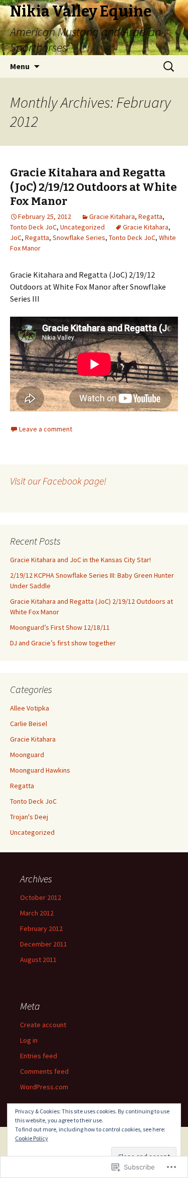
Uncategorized (82, 226)
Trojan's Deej (29, 816)
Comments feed (44, 1071)
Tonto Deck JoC (33, 226)
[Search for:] (169, 67)
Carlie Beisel (28, 723)
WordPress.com (44, 1086)
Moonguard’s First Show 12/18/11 (60, 627)
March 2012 (37, 912)
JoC (16, 237)
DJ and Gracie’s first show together (63, 642)
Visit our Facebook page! (58, 481)
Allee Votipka (29, 708)
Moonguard (27, 754)
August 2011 (38, 959)
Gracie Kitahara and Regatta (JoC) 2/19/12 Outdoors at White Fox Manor (93, 187)
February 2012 (41, 928)
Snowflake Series (79, 237)
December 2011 (43, 944)
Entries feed (38, 1055)
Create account (43, 1024)
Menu (20, 66)
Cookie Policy (31, 1138)
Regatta (150, 216)
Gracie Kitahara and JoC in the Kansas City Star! (80, 559)
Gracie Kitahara (112, 216)
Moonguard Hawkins (40, 770)
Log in (29, 1040)
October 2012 (40, 897)
